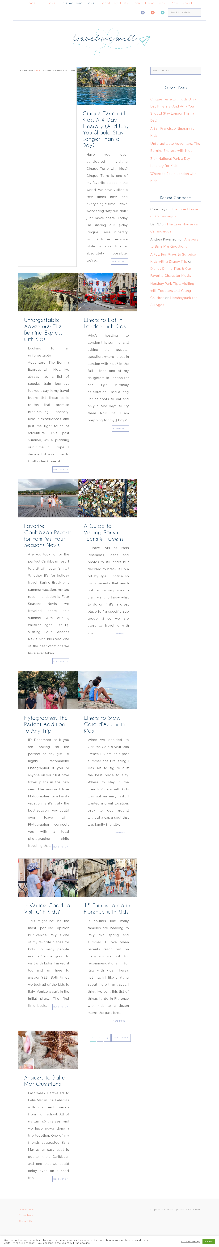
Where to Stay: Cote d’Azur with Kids (104, 724)
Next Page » (121, 1037)
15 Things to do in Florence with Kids (107, 908)
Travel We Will (109, 41)
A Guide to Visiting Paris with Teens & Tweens (105, 532)
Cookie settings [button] (190, 1241)
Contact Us (25, 1221)
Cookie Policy (26, 1215)
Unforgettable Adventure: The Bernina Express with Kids (43, 329)
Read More (118, 261)
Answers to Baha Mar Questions (45, 1080)
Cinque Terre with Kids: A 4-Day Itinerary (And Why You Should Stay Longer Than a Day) (106, 129)
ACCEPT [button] (208, 1241)
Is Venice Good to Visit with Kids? (47, 908)
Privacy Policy (26, 1209)
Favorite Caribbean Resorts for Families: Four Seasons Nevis (48, 535)
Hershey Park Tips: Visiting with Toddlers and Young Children (172, 291)
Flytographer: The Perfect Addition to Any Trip (46, 724)
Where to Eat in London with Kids (105, 323)
